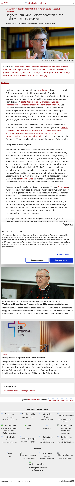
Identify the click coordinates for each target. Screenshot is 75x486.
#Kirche (16, 391)
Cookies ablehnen (37, 260)
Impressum (18, 481)
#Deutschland (8, 391)
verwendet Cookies (62, 254)
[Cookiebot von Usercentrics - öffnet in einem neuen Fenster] (64, 224)
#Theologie (24, 391)
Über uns (4, 481)
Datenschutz (28, 481)
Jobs (11, 481)
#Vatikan (32, 391)
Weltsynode (63, 187)
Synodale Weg (26, 178)
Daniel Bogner (43, 90)
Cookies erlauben (61, 260)
